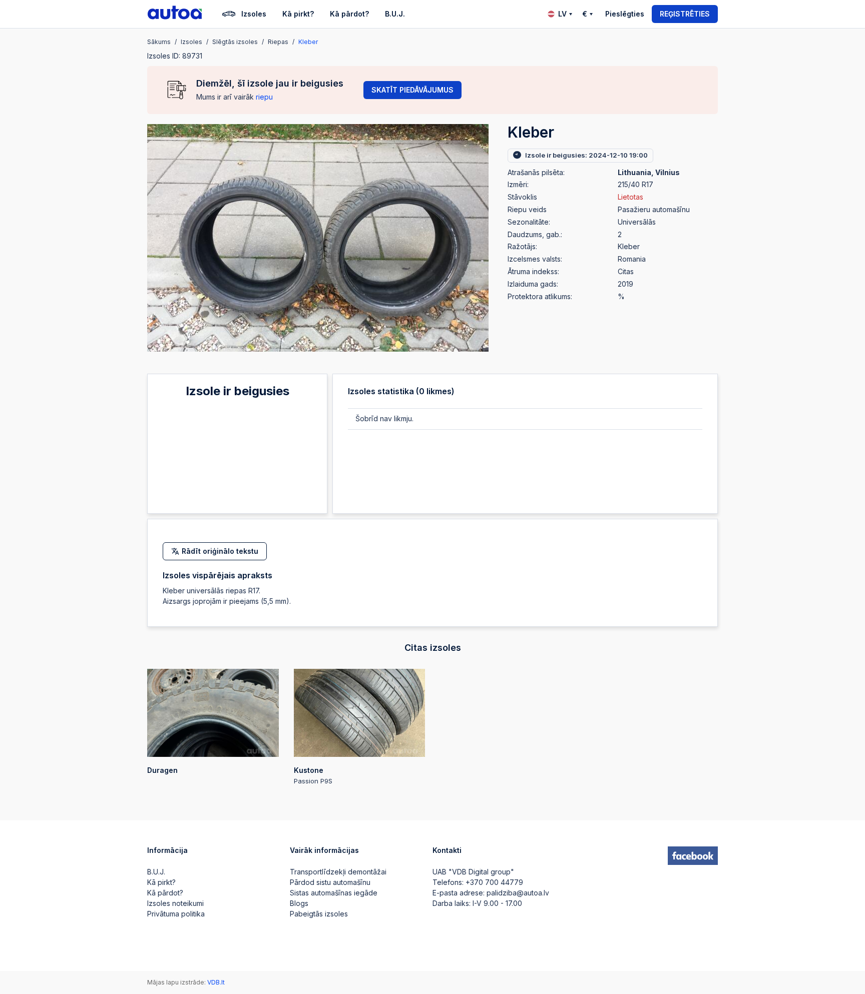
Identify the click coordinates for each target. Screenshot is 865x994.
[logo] (174, 14)
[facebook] (693, 855)
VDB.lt (216, 982)
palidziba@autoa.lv (518, 892)
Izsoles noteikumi (175, 903)
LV (562, 14)
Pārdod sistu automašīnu (330, 882)
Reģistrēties (685, 14)
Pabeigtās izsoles (319, 913)
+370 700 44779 (494, 882)
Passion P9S (313, 775)
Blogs (299, 903)
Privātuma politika (176, 913)
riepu (264, 97)
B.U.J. (395, 14)
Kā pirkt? (298, 14)
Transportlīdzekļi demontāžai (338, 871)
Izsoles (253, 14)
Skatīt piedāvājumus (412, 90)
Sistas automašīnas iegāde (333, 892)
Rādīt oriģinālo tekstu (220, 551)
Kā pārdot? (349, 14)
